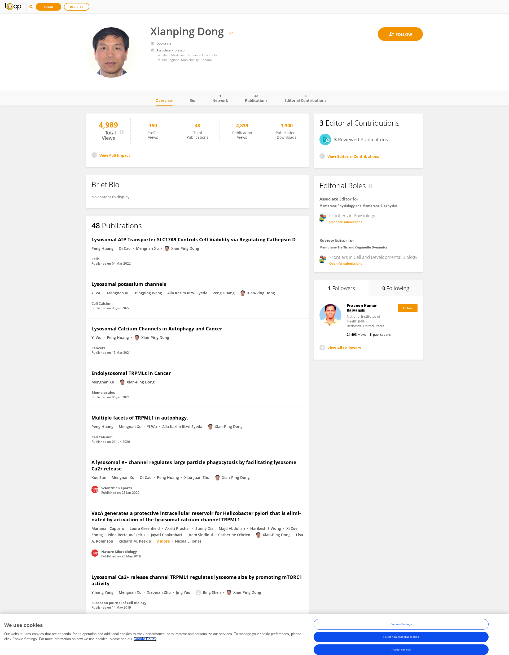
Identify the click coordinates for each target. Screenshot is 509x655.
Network (220, 98)
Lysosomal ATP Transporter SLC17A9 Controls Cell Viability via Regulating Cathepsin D (193, 239)
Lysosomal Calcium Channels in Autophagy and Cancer (156, 328)
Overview (164, 100)
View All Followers (344, 347)
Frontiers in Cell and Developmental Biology (373, 257)
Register (76, 7)
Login (48, 7)
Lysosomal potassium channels (128, 284)
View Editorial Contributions (353, 156)
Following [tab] (395, 288)
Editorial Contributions (305, 98)
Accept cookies (401, 649)
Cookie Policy (145, 639)
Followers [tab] (341, 288)
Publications (256, 98)
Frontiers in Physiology (352, 215)
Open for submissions (345, 222)
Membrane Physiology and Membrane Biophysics (358, 205)
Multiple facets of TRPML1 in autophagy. (139, 417)
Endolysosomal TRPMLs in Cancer (131, 373)
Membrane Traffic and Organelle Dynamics (353, 247)
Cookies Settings (401, 624)
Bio (192, 100)
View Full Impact (114, 155)
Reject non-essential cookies (401, 636)
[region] (254, 634)
